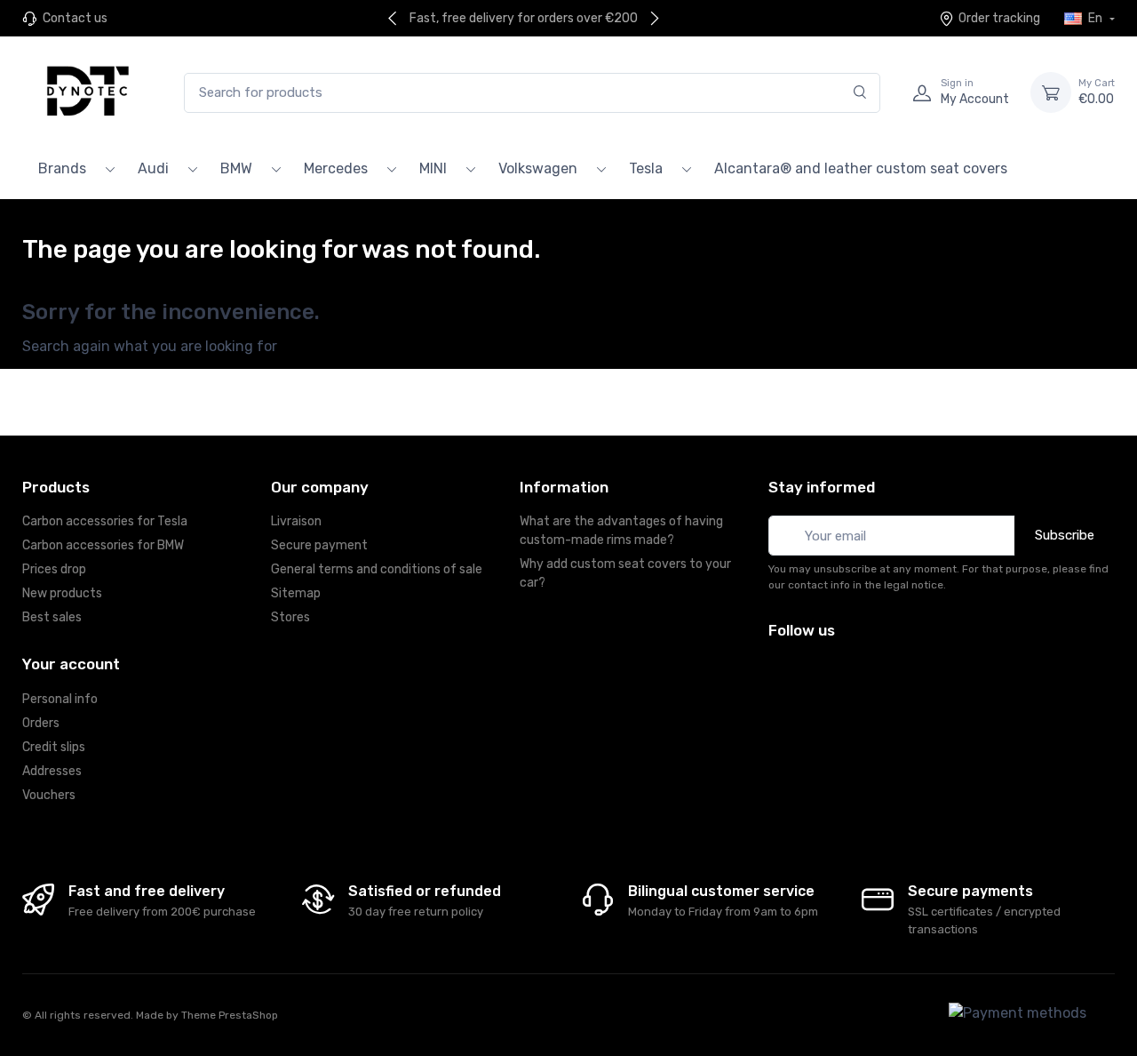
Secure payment (319, 545)
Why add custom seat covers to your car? (625, 573)
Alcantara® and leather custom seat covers (860, 168)
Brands (62, 168)
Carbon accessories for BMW (103, 545)
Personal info (60, 699)
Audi (153, 168)
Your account (71, 664)
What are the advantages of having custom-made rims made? (621, 531)
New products (62, 593)
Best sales (52, 617)
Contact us (75, 18)
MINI (433, 168)
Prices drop (54, 569)
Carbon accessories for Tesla (104, 521)
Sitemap (296, 593)
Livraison (296, 521)
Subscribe (1064, 535)
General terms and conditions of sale (376, 569)
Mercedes (336, 168)
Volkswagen (537, 168)
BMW (236, 168)
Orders (41, 723)
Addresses (52, 771)
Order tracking (999, 18)
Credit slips (53, 747)
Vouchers (49, 795)
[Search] (860, 93)
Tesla (646, 168)
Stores (290, 617)
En (1095, 18)
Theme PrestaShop (229, 1015)
